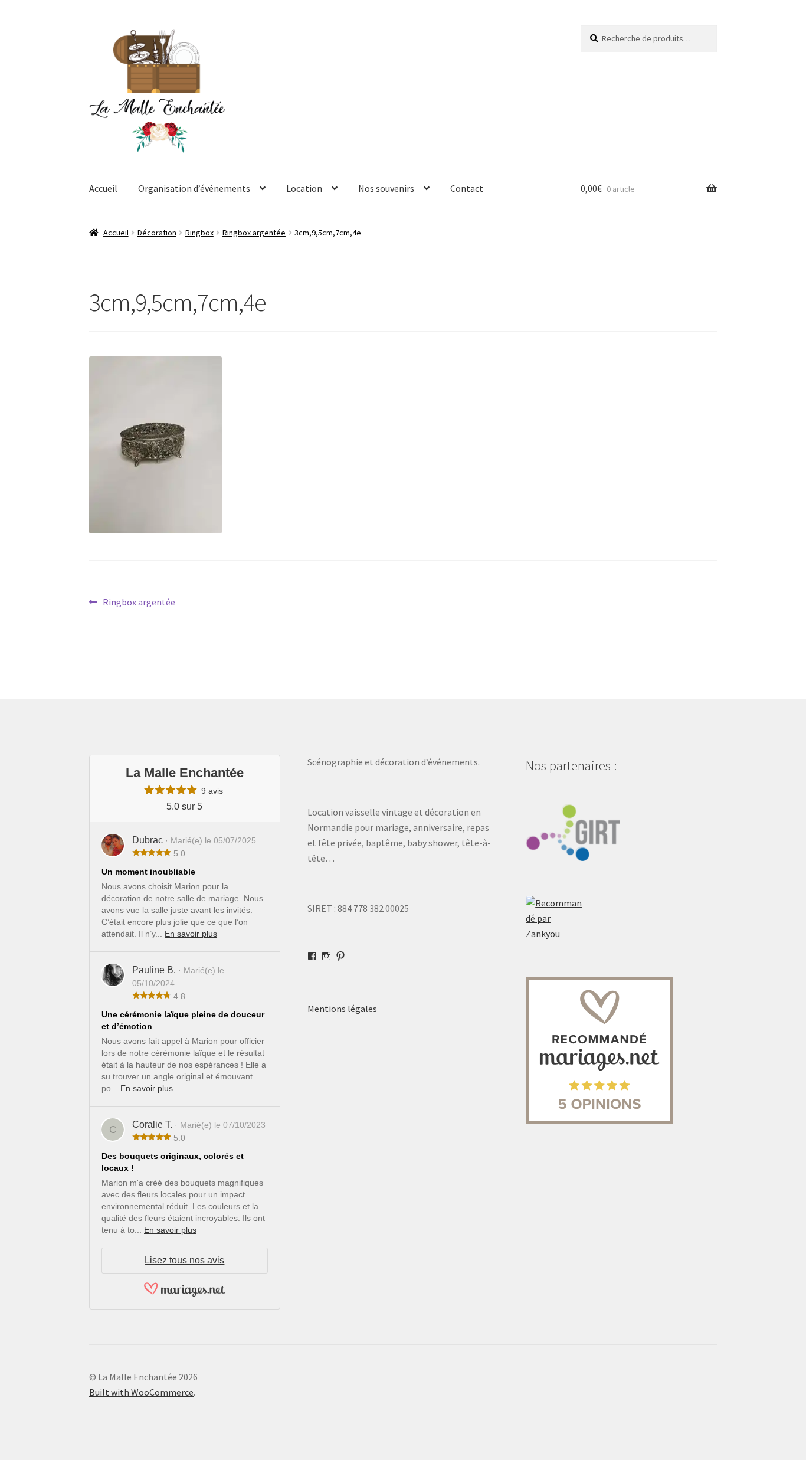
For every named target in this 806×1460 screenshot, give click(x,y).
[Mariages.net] (184, 1295)
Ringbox (199, 232)
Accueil (103, 188)
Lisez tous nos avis (184, 1260)
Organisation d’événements (194, 188)
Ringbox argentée (254, 232)
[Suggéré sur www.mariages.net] (621, 1050)
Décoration (156, 232)
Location (304, 188)
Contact (466, 188)
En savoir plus (191, 933)
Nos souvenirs (386, 188)
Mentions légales (342, 1008)
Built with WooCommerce (141, 1392)
